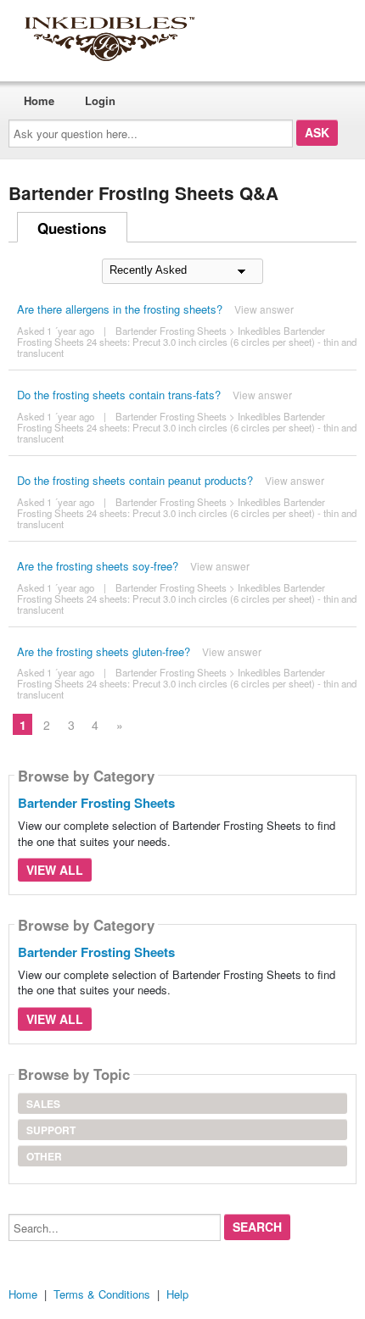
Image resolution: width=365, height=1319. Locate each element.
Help (177, 1294)
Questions (71, 228)
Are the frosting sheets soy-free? (97, 566)
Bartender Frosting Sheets (171, 330)
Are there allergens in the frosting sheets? (119, 309)
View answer (264, 309)
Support (51, 1130)
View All (54, 869)
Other (44, 1156)
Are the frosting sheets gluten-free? (103, 651)
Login (100, 100)
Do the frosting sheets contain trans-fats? (119, 395)
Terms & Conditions (101, 1294)
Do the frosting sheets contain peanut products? (135, 480)
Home (39, 100)
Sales (43, 1103)
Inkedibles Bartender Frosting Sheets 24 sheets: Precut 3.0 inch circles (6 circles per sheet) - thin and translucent (187, 341)
